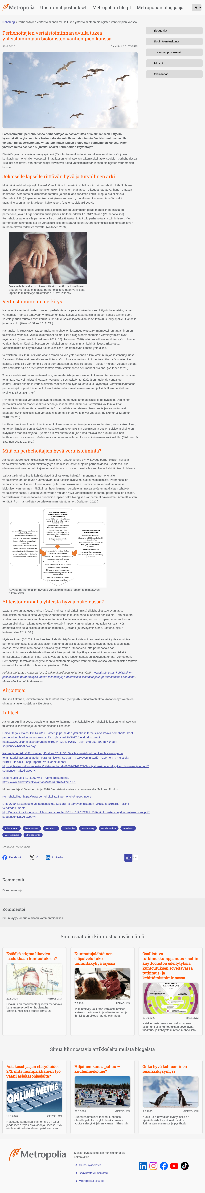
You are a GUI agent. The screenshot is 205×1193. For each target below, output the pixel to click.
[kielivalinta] (196, 7)
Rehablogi (8, 22)
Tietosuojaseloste (90, 1165)
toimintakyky (88, 828)
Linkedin (57, 857)
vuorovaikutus (12, 835)
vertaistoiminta (108, 828)
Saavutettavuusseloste (93, 1173)
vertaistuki (128, 828)
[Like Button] (128, 858)
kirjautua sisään (29, 918)
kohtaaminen (11, 828)
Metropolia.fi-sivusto (91, 1180)
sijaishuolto (69, 828)
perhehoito (50, 828)
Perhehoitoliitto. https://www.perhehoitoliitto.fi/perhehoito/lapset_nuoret (47, 796)
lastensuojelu (31, 828)
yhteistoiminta (33, 835)
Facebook (15, 857)
